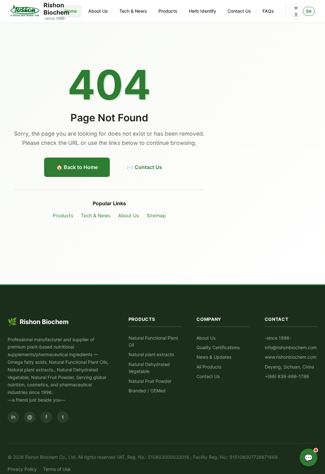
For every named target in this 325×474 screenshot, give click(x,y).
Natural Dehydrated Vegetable (149, 368)
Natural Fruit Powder (150, 381)
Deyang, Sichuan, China (289, 366)
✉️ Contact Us (144, 167)
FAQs (268, 11)
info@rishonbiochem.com (291, 347)
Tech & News (133, 11)
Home (71, 11)
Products (167, 11)
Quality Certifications (218, 347)
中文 (296, 11)
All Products (208, 366)
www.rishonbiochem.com (290, 357)
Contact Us (239, 11)
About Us (98, 11)
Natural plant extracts (151, 354)
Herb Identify (202, 11)
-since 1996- (278, 338)
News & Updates (213, 357)
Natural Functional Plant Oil (153, 341)
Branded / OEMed (147, 390)
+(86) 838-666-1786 (287, 376)
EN (308, 11)
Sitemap (156, 216)
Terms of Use (56, 469)
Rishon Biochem (38, 321)
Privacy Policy (22, 469)
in (13, 417)
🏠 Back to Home (77, 167)
